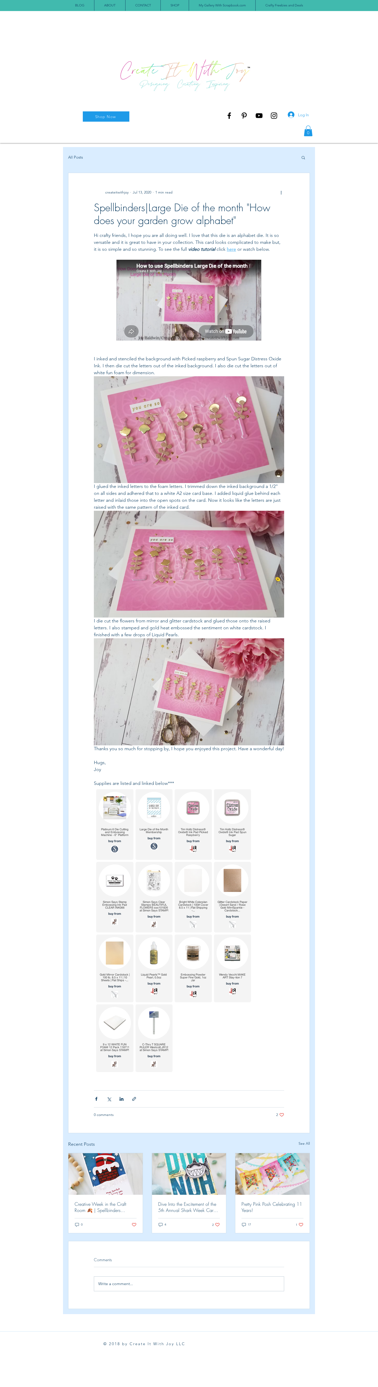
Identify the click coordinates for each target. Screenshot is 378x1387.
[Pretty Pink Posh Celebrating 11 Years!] (272, 1174)
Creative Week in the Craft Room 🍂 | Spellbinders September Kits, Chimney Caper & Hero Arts (105, 1207)
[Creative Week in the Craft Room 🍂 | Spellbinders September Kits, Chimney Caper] (105, 1174)
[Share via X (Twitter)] (108, 1098)
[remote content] (189, 301)
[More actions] (281, 192)
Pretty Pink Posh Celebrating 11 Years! (271, 1207)
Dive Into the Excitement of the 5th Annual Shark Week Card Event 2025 (187, 1207)
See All (304, 1143)
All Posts (75, 157)
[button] (308, 131)
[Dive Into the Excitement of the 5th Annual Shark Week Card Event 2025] (189, 1174)
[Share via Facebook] (96, 1098)
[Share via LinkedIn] (121, 1098)
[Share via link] (134, 1098)
